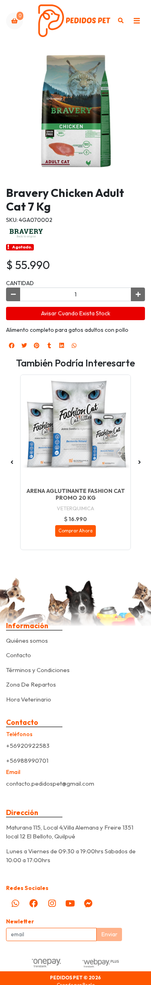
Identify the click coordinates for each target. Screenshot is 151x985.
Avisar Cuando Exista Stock (75, 313)
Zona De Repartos (31, 684)
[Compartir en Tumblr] (49, 345)
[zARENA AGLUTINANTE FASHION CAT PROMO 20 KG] (75, 430)
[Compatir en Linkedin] (61, 345)
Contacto (18, 655)
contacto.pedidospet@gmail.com (50, 783)
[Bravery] (26, 232)
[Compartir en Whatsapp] (74, 345)
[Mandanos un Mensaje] (88, 903)
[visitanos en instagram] (51, 903)
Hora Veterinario (28, 699)
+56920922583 (28, 745)
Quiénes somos (27, 640)
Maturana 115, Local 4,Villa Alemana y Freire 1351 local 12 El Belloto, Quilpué (69, 832)
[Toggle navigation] (136, 20)
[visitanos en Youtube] (70, 903)
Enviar (109, 934)
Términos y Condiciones (38, 670)
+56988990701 (27, 760)
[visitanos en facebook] (33, 903)
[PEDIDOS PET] (74, 21)
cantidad (20, 283)
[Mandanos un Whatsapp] (15, 903)
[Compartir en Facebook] (11, 345)
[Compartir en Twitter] (24, 345)
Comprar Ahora (75, 531)
